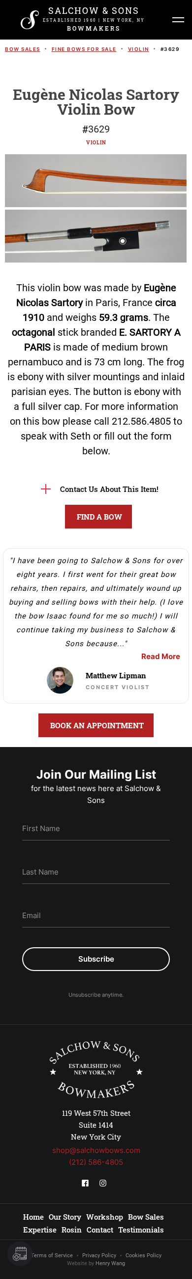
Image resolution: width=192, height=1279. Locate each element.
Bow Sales (22, 49)
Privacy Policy (99, 1255)
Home (33, 1217)
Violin (138, 49)
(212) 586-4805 (96, 1162)
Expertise (40, 1230)
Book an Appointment (97, 725)
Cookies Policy (143, 1255)
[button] (178, 20)
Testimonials (141, 1230)
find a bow (99, 517)
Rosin (72, 1230)
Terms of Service (52, 1255)
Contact (100, 1230)
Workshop (104, 1217)
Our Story (65, 1217)
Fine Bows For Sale (84, 49)
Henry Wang (110, 1263)
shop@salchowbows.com (96, 1150)
